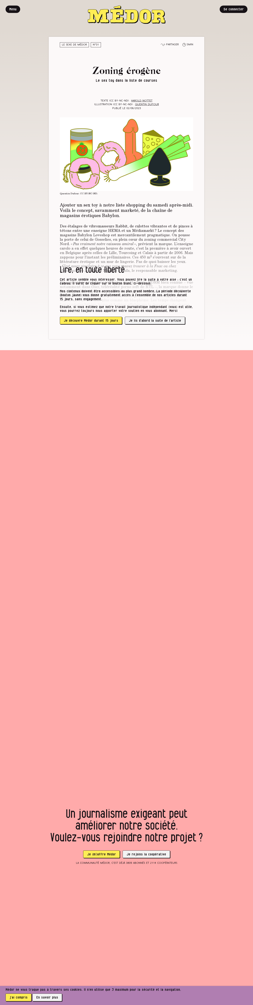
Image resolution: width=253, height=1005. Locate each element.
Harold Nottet (141, 101)
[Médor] (126, 15)
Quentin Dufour (147, 104)
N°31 (96, 45)
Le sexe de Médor (74, 45)
